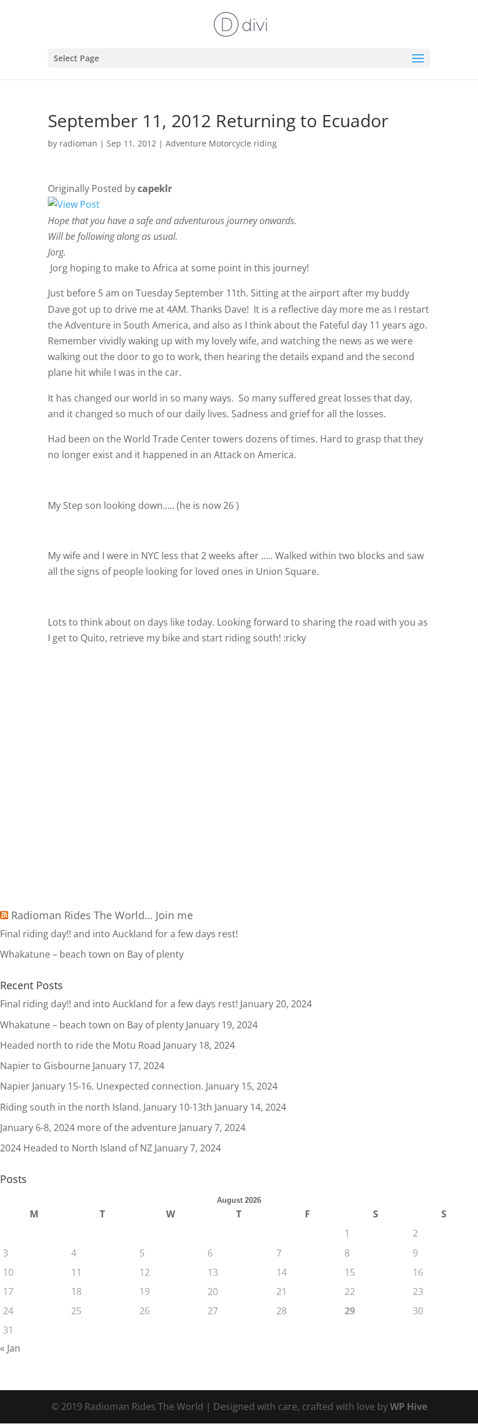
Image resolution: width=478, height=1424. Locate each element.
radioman (78, 143)
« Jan (10, 1348)
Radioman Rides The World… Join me (102, 915)
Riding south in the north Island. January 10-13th (106, 1107)
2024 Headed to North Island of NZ (76, 1148)
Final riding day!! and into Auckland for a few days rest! (119, 933)
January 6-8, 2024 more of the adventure (88, 1127)
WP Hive (408, 1406)
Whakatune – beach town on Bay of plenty (92, 954)
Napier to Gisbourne (45, 1065)
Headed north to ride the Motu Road (80, 1045)
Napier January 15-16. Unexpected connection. (101, 1086)
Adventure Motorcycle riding (221, 143)
